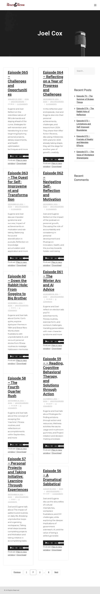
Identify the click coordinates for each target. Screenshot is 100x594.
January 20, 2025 (15, 99)
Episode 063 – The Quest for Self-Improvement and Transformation (18, 186)
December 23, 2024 (15, 204)
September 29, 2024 (16, 400)
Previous (17, 572)
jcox (27, 99)
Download (21, 163)
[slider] (25, 156)
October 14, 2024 (50, 399)
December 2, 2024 (50, 204)
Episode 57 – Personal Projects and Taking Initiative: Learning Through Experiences (18, 474)
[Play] (11, 156)
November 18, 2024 (50, 294)
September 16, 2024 (15, 494)
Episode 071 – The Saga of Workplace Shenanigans (85, 154)
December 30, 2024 (51, 99)
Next (56, 572)
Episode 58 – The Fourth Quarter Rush (17, 387)
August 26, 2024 (49, 489)
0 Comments (22, 104)
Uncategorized (17, 101)
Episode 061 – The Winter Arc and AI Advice (53, 280)
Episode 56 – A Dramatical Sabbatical (52, 477)
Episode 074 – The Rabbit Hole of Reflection (85, 111)
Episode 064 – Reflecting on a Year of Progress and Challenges (53, 83)
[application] (18, 156)
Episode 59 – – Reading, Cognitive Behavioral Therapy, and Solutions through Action (53, 376)
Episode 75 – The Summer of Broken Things (85, 99)
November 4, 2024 (15, 303)
